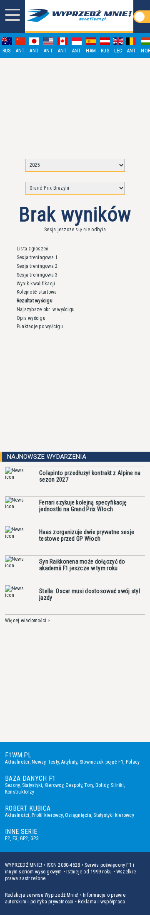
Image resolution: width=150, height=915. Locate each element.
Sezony (12, 785)
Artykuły (69, 762)
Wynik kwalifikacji (36, 284)
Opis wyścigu (31, 318)
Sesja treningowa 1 (37, 257)
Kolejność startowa (37, 292)
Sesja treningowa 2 (37, 266)
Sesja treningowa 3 (37, 275)
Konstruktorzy (19, 792)
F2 (7, 838)
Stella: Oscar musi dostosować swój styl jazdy (89, 594)
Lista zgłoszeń (32, 249)
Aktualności (17, 762)
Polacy (133, 762)
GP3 (34, 838)
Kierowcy (54, 785)
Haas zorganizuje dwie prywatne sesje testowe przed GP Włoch (86, 535)
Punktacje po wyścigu (40, 326)
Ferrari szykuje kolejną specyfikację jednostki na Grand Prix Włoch (83, 505)
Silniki (117, 785)
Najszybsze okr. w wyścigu (46, 309)
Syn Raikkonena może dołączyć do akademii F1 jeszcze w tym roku (82, 564)
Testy (53, 762)
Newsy (38, 762)
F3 (15, 838)
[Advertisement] (75, 104)
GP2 (24, 838)
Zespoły (73, 785)
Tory (88, 785)
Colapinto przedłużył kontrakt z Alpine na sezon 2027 (89, 476)
